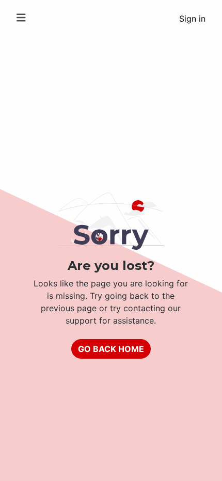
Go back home (111, 349)
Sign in (192, 18)
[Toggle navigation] (21, 17)
